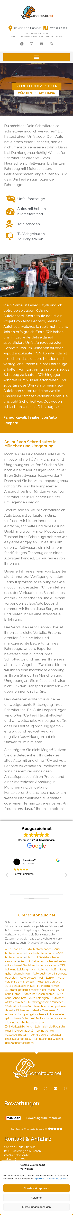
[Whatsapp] (51, 43)
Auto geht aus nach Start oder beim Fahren (32, 985)
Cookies (64, 1178)
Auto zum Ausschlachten (38, 994)
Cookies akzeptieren (36, 1188)
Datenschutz (52, 1178)
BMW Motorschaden (38, 949)
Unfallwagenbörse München (45, 1002)
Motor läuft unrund (48, 981)
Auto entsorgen (39, 998)
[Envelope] (41, 43)
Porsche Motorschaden (41, 953)
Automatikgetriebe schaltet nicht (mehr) (30, 989)
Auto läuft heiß (47, 969)
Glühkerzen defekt (27, 1010)
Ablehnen (36, 1197)
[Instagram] (31, 43)
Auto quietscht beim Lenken (37, 977)
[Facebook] (21, 43)
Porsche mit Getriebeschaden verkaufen (32, 965)
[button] (36, 57)
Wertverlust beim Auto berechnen (26, 1006)
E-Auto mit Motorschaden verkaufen (44, 1018)
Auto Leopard (14, 949)
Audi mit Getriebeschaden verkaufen (43, 961)
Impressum (39, 1178)
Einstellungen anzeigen (36, 1207)
